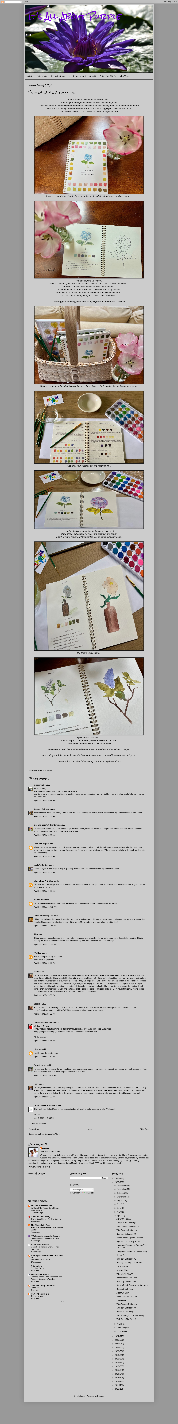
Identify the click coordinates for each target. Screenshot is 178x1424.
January (120, 1331)
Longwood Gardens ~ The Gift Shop (131, 1251)
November (121, 1189)
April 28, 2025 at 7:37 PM (44, 1057)
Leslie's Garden (41, 865)
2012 (117, 1381)
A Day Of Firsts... (123, 1219)
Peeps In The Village (125, 1312)
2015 (117, 1370)
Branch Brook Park (124, 1289)
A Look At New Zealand (126, 1297)
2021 (117, 1347)
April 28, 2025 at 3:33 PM (44, 963)
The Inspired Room (40, 1274)
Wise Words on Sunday (126, 1278)
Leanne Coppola (41, 844)
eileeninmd (39, 785)
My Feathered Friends (82, 76)
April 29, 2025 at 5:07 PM (44, 1097)
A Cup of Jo (36, 1266)
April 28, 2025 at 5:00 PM (44, 995)
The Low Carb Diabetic (41, 1206)
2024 (117, 1336)
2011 (117, 1385)
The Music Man (37, 1296)
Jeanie (37, 972)
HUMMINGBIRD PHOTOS (42, 1260)
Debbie (45, 1149)
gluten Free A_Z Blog (43, 881)
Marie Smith (39, 900)
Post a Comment (38, 1124)
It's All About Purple (74, 16)
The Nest (42, 76)
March (120, 1324)
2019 (117, 1355)
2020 (117, 1351)
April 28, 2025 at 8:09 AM (44, 835)
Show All (63, 1302)
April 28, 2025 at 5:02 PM (44, 1014)
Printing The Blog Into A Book (129, 1263)
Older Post (144, 1129)
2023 (117, 1340)
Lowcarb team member (44, 1023)
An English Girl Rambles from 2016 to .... (47, 1256)
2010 (117, 1389)
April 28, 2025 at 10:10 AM (45, 907)
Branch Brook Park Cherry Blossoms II (132, 1285)
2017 (117, 1363)
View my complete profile (39, 1167)
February (121, 1328)
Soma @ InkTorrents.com (45, 1105)
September (122, 1197)
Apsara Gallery (122, 1293)
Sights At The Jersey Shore (128, 1241)
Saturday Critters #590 (126, 1281)
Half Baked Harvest (40, 1245)
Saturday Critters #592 (126, 1234)
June (119, 1208)
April (119, 1216)
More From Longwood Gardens (129, 1238)
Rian (36, 1084)
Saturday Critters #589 (126, 1308)
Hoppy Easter (122, 1255)
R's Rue (37, 953)
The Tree (125, 76)
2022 (117, 1344)
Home (30, 76)
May (119, 1212)
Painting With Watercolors (127, 1226)
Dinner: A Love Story (40, 1217)
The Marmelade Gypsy (41, 1225)
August (120, 1201)
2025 (117, 1182)
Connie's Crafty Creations (43, 1285)
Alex (36, 934)
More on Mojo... (123, 1270)
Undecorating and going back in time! (45, 1238)
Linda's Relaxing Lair (43, 916)
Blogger (100, 1396)
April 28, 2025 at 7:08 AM (44, 816)
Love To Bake (108, 76)
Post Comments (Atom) (50, 1134)
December (121, 1185)
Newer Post (34, 1129)
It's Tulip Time (122, 1266)
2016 (117, 1366)
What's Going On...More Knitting (130, 1315)
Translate (90, 1193)
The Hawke (121, 1300)
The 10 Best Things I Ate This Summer (46, 1219)
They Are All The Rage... (126, 1223)
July (119, 1204)
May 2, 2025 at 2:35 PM (44, 1118)
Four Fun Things (37, 1268)
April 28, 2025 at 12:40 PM (45, 944)
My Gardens (58, 76)
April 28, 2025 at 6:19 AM (44, 800)
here (74, 755)
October (120, 1193)
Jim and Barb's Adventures (46, 825)
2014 (117, 1374)
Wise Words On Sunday (126, 1230)
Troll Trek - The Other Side (127, 1319)
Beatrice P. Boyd (41, 809)
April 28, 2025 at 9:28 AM (44, 891)
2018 (117, 1359)
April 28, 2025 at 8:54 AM (44, 856)
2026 (117, 1178)
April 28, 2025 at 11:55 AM (45, 926)
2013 (117, 1378)
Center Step (35, 1288)
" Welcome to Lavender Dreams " (46, 1236)
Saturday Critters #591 (126, 1259)
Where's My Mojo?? (124, 1274)
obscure (38, 1049)
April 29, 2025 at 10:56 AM (45, 1075)
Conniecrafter (40, 1065)
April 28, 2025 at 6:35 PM (44, 1041)
